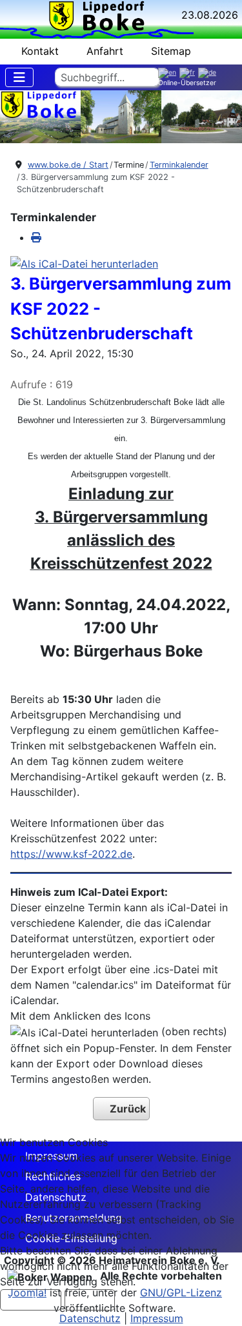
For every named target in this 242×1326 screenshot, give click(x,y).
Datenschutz (90, 1318)
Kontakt (40, 51)
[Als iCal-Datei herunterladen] (84, 263)
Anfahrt (104, 51)
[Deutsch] (208, 72)
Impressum (156, 1318)
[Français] (188, 72)
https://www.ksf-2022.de (71, 853)
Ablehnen (89, 1299)
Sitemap (171, 51)
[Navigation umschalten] (19, 77)
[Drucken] (36, 237)
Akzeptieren (30, 1299)
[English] (168, 72)
